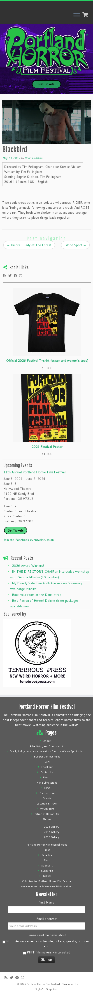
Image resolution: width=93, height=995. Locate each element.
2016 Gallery (51, 827)
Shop (47, 860)
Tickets (47, 876)
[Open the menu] (76, 15)
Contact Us (46, 772)
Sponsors (47, 865)
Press (47, 850)
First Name (46, 902)
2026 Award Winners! (28, 565)
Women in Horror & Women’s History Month (47, 886)
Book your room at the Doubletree (36, 594)
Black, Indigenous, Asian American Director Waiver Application (47, 751)
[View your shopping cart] (85, 14)
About (47, 741)
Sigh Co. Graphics (46, 989)
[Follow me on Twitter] (11, 275)
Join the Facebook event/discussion (28, 539)
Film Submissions (47, 783)
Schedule (47, 855)
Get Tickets (46, 84)
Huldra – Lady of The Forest (29, 245)
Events (47, 777)
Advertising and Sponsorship (47, 746)
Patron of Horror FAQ (47, 814)
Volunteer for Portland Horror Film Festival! (47, 881)
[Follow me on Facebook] (16, 275)
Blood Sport (75, 245)
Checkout (47, 767)
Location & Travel (47, 803)
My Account (47, 809)
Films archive (47, 793)
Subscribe (47, 871)
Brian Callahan (33, 158)
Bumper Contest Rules (47, 756)
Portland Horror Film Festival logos (47, 844)
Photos (47, 819)
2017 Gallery (51, 832)
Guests (47, 798)
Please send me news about (46, 935)
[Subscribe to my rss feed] (5, 275)
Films (47, 788)
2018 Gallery (51, 837)
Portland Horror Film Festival (43, 984)
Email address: (46, 918)
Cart (47, 762)
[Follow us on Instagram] (21, 275)
